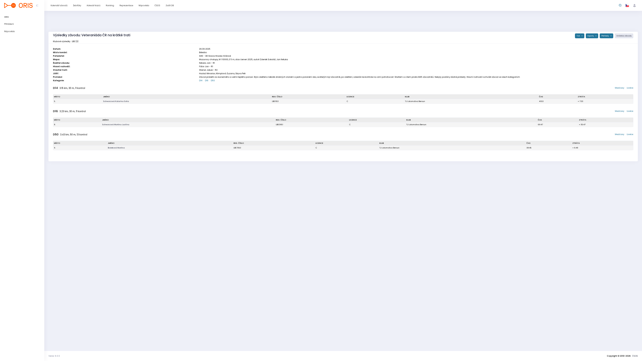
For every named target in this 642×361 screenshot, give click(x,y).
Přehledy (605, 36)
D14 (200, 80)
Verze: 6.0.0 (54, 355)
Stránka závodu (624, 36)
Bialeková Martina (116, 147)
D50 (213, 80)
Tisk (578, 36)
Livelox (630, 87)
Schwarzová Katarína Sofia (116, 101)
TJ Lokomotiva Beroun (415, 101)
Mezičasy (619, 87)
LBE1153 (275, 101)
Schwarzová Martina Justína (115, 124)
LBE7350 (237, 147)
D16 (206, 80)
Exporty (590, 36)
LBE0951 (279, 124)
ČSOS (635, 355)
